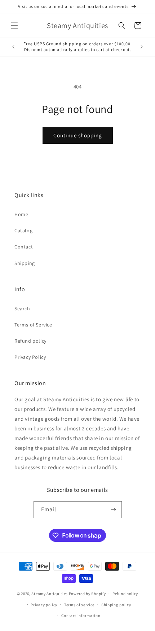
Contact (23, 246)
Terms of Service (33, 324)
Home (21, 214)
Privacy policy (44, 604)
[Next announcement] (142, 47)
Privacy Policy (30, 357)
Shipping (24, 263)
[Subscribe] (113, 509)
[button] (14, 25)
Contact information (80, 615)
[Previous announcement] (13, 47)
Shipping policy (116, 604)
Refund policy (30, 341)
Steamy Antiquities (49, 593)
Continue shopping (77, 135)
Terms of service (79, 604)
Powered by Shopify (87, 593)
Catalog (23, 230)
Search (22, 308)
